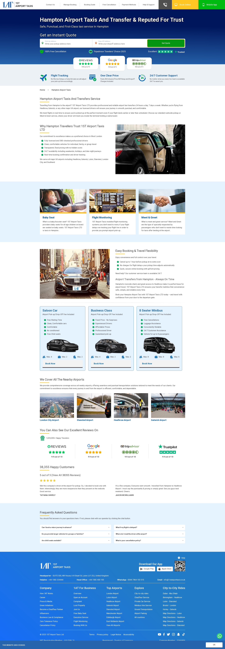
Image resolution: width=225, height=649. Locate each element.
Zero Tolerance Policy (49, 621)
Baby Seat (48, 217)
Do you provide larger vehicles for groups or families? (63, 534)
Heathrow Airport (122, 420)
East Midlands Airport (115, 621)
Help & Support (148, 5)
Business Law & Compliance (51, 617)
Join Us (77, 609)
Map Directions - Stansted (173, 625)
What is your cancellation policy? (128, 540)
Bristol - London (169, 605)
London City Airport (49, 420)
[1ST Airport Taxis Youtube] (160, 634)
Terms (91, 635)
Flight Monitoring (102, 217)
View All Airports (113, 625)
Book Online (185, 4)
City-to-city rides (141, 593)
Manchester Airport (114, 613)
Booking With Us (80, 625)
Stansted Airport (85, 420)
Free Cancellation (109, 5)
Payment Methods (129, 5)
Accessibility (128, 635)
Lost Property (79, 605)
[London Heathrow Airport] (131, 405)
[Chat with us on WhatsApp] (219, 636)
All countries (140, 617)
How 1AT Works (46, 593)
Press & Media (46, 601)
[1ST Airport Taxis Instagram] (174, 634)
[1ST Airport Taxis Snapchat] (179, 634)
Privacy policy (102, 635)
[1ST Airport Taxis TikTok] (183, 634)
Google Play (148, 569)
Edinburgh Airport (113, 617)
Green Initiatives (46, 605)
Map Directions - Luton (172, 613)
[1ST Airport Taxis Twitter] (169, 634)
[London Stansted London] (94, 405)
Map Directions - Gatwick (173, 621)
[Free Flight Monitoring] (112, 200)
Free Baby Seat (80, 613)
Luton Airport (111, 597)
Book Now (50, 363)
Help (183, 558)
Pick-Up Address (50, 41)
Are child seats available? (51, 540)
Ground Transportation (143, 609)
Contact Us (50, 5)
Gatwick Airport (158, 420)
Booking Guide (89, 5)
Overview (77, 593)
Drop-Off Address (104, 41)
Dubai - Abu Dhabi (170, 593)
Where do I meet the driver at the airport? (131, 534)
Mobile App (212, 4)
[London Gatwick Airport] (168, 405)
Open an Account (80, 597)
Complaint (78, 601)
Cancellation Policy (47, 625)
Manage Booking (70, 5)
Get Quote (166, 43)
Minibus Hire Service (143, 605)
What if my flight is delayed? (126, 527)
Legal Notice (116, 635)
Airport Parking (141, 613)
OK (214, 645)
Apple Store (166, 569)
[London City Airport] (57, 405)
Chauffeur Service (142, 597)
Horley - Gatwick (169, 609)
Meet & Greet (149, 217)
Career (42, 597)
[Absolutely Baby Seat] (63, 200)
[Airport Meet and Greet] (162, 200)
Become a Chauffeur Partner (51, 609)
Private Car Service (142, 601)
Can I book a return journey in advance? (57, 527)
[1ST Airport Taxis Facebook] (165, 634)
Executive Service (81, 617)
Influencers (44, 613)
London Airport (112, 593)
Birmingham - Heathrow (172, 597)
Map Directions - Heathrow (174, 617)
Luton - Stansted (169, 601)
